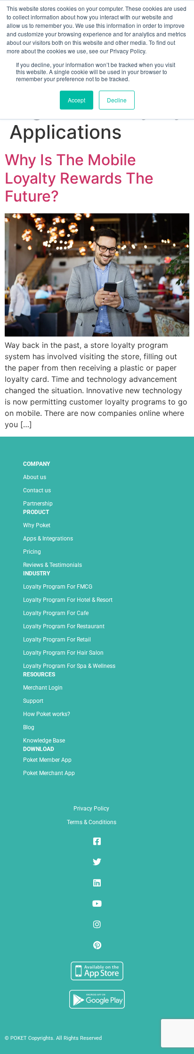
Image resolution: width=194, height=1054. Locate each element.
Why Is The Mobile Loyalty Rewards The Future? (79, 178)
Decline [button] (117, 100)
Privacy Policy (91, 808)
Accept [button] (76, 100)
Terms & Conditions (91, 822)
